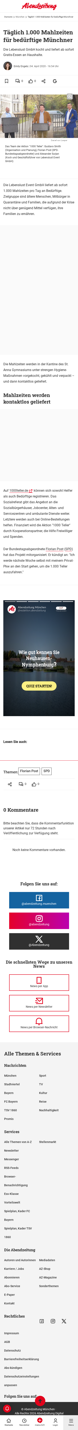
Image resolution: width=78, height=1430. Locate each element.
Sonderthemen (49, 1286)
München (20, 17)
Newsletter (11, 1150)
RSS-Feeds (11, 1168)
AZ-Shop (44, 1268)
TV (41, 1084)
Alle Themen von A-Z (18, 1142)
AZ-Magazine (48, 1277)
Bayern (9, 1093)
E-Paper (9, 1294)
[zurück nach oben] (40, 1401)
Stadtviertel (12, 1084)
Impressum (11, 1333)
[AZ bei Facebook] (41, 1321)
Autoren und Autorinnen (20, 1260)
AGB (7, 1342)
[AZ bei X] (64, 1321)
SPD (68, 549)
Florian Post (54, 549)
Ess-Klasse (11, 1193)
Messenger (11, 1159)
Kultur (43, 1093)
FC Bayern (11, 1101)
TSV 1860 (10, 1110)
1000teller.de (18, 491)
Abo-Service (12, 1286)
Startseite (8, 17)
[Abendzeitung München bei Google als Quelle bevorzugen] (55, 81)
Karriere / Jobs (14, 1268)
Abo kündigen (13, 1367)
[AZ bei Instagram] (53, 1321)
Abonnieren (12, 1277)
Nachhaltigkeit (49, 1110)
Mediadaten (47, 1260)
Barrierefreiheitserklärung (21, 1359)
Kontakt (9, 1303)
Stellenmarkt (47, 1142)
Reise (43, 1101)
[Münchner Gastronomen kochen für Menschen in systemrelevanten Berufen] (39, 754)
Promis (9, 1119)
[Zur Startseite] (39, 9)
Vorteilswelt (12, 1202)
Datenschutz (12, 1350)
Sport (42, 1075)
